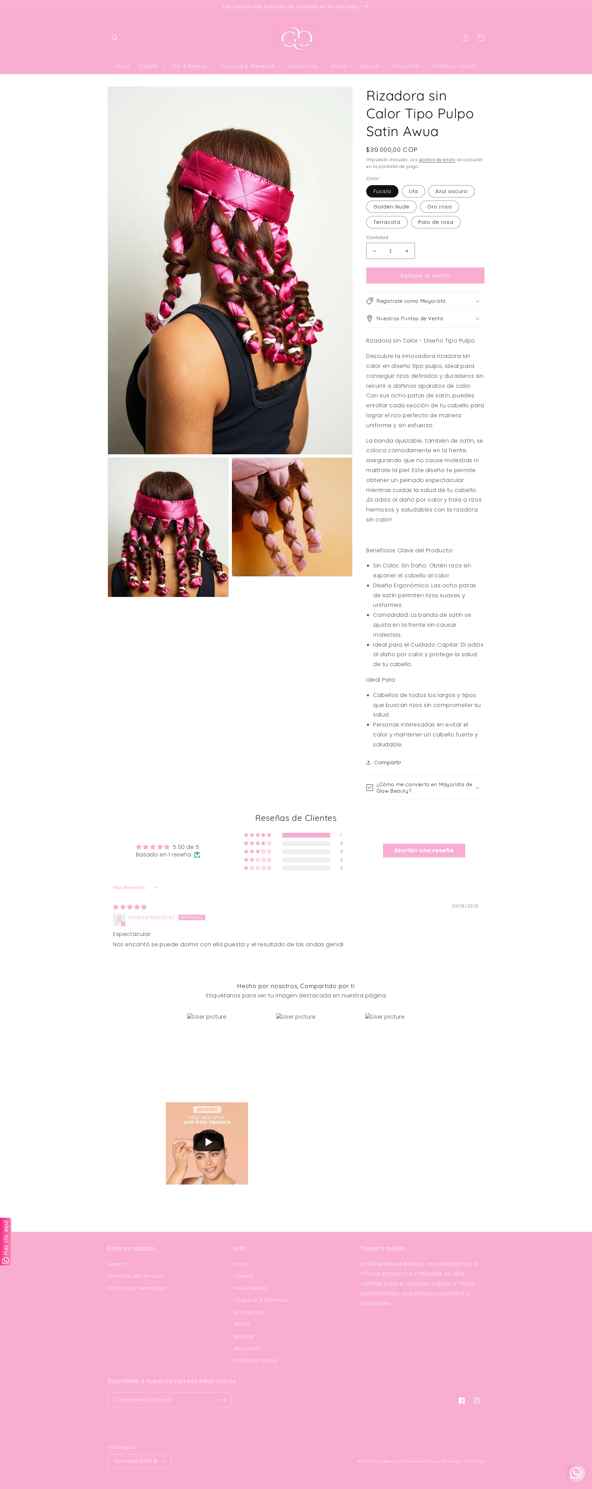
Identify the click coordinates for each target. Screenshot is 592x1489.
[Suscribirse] (223, 1400)
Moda (241, 1324)
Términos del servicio (136, 1276)
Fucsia (382, 191)
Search (117, 1264)
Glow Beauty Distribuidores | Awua (407, 1461)
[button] (115, 37)
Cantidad (377, 237)
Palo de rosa (436, 222)
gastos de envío (437, 160)
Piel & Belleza (251, 1288)
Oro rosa (439, 206)
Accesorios (248, 1312)
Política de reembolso (137, 1288)
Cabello (244, 1276)
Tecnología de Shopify (462, 1461)
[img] (130, 907)
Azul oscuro (451, 191)
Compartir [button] (387, 762)
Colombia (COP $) (136, 1461)
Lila (413, 191)
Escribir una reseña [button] (424, 850)
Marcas (244, 1336)
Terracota (386, 222)
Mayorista (247, 1348)
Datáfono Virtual (255, 1360)
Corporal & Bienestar (261, 1300)
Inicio (241, 1264)
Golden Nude (391, 206)
